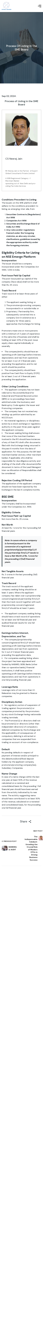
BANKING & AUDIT (13, 848)
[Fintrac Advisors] (7, 6)
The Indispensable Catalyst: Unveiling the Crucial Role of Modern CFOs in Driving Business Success (31, 848)
